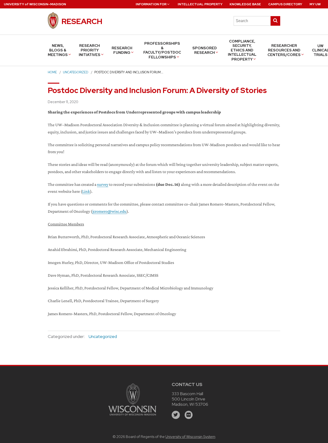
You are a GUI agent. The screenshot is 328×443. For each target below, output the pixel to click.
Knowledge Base (245, 4)
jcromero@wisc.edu (109, 211)
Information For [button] (151, 4)
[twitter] (176, 415)
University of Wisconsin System (190, 436)
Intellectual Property (200, 4)
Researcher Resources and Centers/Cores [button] (284, 50)
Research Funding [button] (122, 50)
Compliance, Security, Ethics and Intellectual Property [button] (242, 50)
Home (52, 72)
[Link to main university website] (132, 416)
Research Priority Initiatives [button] (89, 50)
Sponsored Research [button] (204, 50)
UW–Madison (35, 4)
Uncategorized (75, 72)
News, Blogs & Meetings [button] (58, 50)
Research (81, 21)
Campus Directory (285, 4)
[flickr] (189, 415)
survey (102, 184)
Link (86, 191)
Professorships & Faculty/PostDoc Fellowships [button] (162, 50)
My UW (315, 4)
